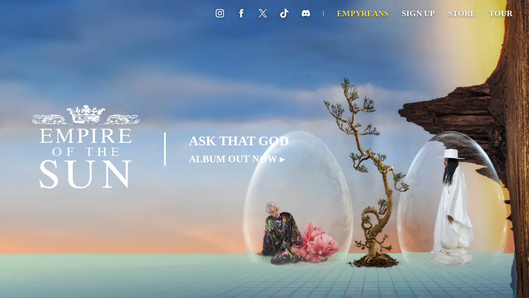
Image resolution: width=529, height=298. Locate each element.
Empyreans (362, 13)
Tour (500, 13)
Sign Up (418, 13)
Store (462, 13)
